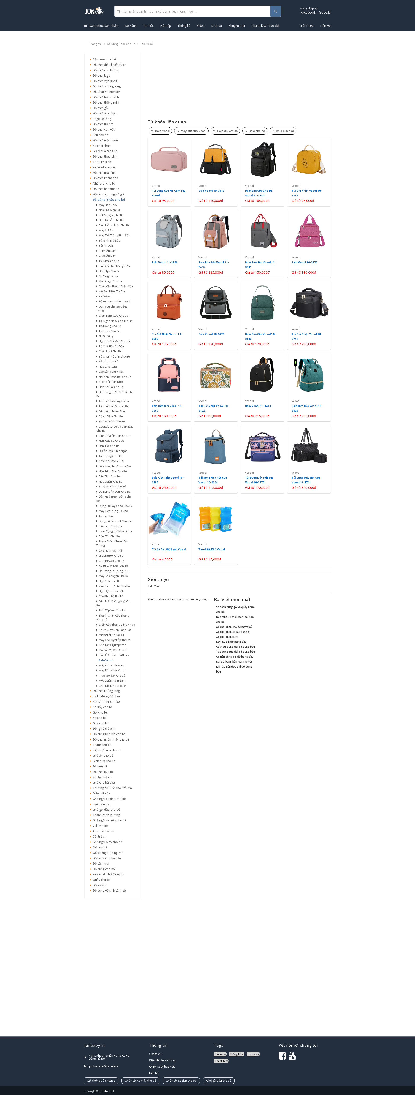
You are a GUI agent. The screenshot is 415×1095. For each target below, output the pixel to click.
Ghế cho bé (100, 723)
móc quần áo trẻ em (111, 680)
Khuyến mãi (236, 26)
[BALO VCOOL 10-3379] (309, 243)
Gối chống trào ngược (107, 853)
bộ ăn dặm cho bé (110, 416)
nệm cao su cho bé (110, 441)
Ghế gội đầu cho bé (105, 809)
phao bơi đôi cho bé (111, 675)
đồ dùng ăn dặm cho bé (114, 492)
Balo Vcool (146, 44)
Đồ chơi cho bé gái (105, 70)
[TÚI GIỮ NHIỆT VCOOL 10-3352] (169, 315)
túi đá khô (105, 516)
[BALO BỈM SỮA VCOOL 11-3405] (216, 243)
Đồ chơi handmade (105, 189)
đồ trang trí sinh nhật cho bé (115, 394)
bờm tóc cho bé (108, 536)
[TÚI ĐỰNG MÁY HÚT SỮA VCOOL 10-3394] (216, 458)
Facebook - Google (315, 11)
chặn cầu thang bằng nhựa (116, 625)
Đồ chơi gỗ (99, 108)
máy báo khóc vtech (111, 670)
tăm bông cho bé (109, 456)
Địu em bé (99, 766)
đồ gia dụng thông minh (114, 301)
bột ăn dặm (105, 245)
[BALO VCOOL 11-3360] (169, 243)
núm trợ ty (105, 336)
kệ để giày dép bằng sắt (114, 630)
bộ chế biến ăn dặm (111, 346)
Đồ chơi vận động (104, 81)
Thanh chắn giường (105, 815)
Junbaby (103, 1091)
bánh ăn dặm (106, 251)
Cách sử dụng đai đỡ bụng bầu (235, 647)
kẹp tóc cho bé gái (110, 461)
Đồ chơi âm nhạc (103, 113)
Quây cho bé (100, 880)
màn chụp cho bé (109, 281)
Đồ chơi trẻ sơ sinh (105, 97)
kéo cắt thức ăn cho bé (113, 586)
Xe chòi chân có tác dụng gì (233, 632)
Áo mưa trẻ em (102, 831)
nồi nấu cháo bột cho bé (114, 377)
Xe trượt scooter (103, 167)
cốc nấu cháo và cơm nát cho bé (114, 429)
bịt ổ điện (104, 296)
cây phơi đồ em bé (110, 596)
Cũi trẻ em (99, 836)
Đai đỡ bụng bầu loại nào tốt (234, 661)
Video (201, 26)
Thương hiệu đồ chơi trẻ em (111, 788)
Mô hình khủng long (106, 86)
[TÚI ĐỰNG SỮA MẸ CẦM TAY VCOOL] (169, 172)
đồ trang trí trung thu (112, 571)
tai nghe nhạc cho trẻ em (114, 321)
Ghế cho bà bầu (103, 782)
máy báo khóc (107, 205)
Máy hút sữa (100, 793)
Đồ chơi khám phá (104, 178)
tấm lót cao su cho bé (113, 406)
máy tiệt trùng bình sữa (113, 235)
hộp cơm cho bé (109, 581)
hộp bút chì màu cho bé (113, 341)
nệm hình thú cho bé (112, 471)
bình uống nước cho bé (113, 225)
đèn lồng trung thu (111, 411)
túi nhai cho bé (108, 261)
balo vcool (105, 660)
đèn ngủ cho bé (108, 271)
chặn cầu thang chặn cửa (115, 286)
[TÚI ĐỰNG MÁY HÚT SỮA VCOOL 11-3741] (309, 458)
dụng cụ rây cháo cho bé (115, 506)
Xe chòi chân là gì (227, 637)
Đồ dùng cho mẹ (103, 869)
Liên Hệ (325, 26)
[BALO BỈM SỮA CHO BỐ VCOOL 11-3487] (262, 172)
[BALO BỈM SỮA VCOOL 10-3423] (309, 387)
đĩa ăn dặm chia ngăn (112, 451)
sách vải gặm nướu (110, 382)
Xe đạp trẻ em (102, 777)
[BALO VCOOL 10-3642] (216, 172)
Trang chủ (95, 44)
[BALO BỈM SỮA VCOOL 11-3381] (262, 243)
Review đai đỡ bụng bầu (231, 642)
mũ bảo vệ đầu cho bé (112, 650)
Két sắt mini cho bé (105, 701)
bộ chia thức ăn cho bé (113, 356)
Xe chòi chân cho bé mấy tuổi (234, 627)
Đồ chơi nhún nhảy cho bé (110, 739)
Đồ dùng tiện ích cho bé (108, 734)
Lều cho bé (99, 135)
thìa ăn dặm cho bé (111, 421)
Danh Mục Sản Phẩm (103, 26)
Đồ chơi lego (100, 75)
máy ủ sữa (105, 230)
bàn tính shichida (109, 526)
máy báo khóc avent (111, 665)
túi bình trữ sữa (108, 240)
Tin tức (219, 1054)
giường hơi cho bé (110, 555)
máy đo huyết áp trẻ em (113, 640)
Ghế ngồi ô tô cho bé (106, 842)
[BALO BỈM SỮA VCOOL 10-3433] (262, 315)
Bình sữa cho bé (103, 761)
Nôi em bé (99, 847)
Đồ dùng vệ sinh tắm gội (108, 890)
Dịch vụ (216, 26)
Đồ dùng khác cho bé (121, 44)
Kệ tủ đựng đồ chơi (105, 696)
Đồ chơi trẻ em (102, 124)
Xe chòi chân (100, 146)
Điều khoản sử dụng (162, 1060)
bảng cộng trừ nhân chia (114, 531)
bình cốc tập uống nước (114, 266)
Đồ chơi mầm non (104, 140)
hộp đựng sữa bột (110, 591)
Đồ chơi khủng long (105, 691)
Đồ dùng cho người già (107, 194)
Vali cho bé (99, 826)
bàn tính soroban (109, 476)
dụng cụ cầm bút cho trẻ (114, 521)
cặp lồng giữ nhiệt (110, 371)
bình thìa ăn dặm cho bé (114, 436)
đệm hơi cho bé (108, 446)
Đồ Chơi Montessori (106, 92)
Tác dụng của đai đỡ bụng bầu (235, 652)
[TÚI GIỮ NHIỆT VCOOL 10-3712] (309, 172)
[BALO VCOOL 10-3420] (216, 315)
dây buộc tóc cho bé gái (114, 466)
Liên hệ (153, 1073)
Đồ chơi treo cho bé (106, 750)
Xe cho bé (99, 718)
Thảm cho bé (101, 745)
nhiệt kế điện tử (108, 210)
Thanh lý (220, 1061)
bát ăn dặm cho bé (110, 215)
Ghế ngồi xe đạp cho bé (108, 799)
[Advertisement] (112, 967)
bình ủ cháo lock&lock (113, 655)
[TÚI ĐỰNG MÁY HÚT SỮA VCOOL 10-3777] (262, 458)
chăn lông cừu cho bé (112, 316)
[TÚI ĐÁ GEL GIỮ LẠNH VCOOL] (169, 530)
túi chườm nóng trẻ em (113, 401)
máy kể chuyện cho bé (113, 576)
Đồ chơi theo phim (104, 156)
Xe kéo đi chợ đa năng (107, 874)
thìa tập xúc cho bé (111, 610)
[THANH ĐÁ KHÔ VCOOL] (216, 530)
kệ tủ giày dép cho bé (113, 566)
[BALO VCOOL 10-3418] (262, 387)
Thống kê (183, 26)
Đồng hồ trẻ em (103, 728)
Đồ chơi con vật (103, 129)
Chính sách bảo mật (162, 1066)
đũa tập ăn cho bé (110, 220)
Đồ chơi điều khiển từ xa (108, 65)
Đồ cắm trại (100, 863)
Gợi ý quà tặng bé (104, 151)
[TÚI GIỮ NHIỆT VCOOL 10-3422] (216, 387)
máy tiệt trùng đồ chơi (113, 511)
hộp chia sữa (107, 367)
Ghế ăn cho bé (102, 755)
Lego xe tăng (101, 119)
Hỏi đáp (165, 26)
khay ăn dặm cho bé (111, 486)
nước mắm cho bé (110, 481)
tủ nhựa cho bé (108, 331)
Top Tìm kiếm (101, 162)
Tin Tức (148, 26)
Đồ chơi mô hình (103, 173)
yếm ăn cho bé (107, 361)
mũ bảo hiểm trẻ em (111, 291)
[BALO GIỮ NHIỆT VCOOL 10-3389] (169, 458)
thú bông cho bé (109, 326)
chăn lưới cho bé (109, 351)
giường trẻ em (107, 276)
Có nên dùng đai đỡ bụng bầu (234, 656)
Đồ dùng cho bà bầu (106, 858)
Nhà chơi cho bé (103, 183)
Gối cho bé (99, 712)
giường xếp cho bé (110, 561)
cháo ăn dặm (106, 256)
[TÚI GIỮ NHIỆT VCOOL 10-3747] (309, 315)
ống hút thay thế (109, 550)
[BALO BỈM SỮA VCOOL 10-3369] (169, 387)
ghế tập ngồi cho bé (111, 686)
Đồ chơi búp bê (102, 772)
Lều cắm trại (100, 804)
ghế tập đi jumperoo (111, 645)
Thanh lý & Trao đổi (265, 26)
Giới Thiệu (307, 26)
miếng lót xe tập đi (110, 635)
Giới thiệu (155, 1054)
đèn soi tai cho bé (110, 387)
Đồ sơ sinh (99, 885)
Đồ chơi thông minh (105, 102)
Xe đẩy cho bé (102, 707)
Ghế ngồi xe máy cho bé (108, 820)
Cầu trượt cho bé (104, 59)
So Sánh (131, 26)
